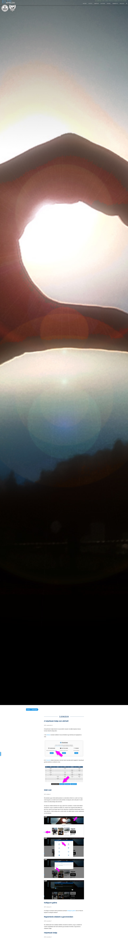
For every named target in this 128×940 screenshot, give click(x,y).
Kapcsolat (122, 3)
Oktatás (108, 3)
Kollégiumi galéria (71, 910)
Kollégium (103, 3)
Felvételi (90, 3)
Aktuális (84, 3)
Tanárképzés (115, 3)
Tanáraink (48, 760)
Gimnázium (96, 3)
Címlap (28, 709)
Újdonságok (34, 709)
